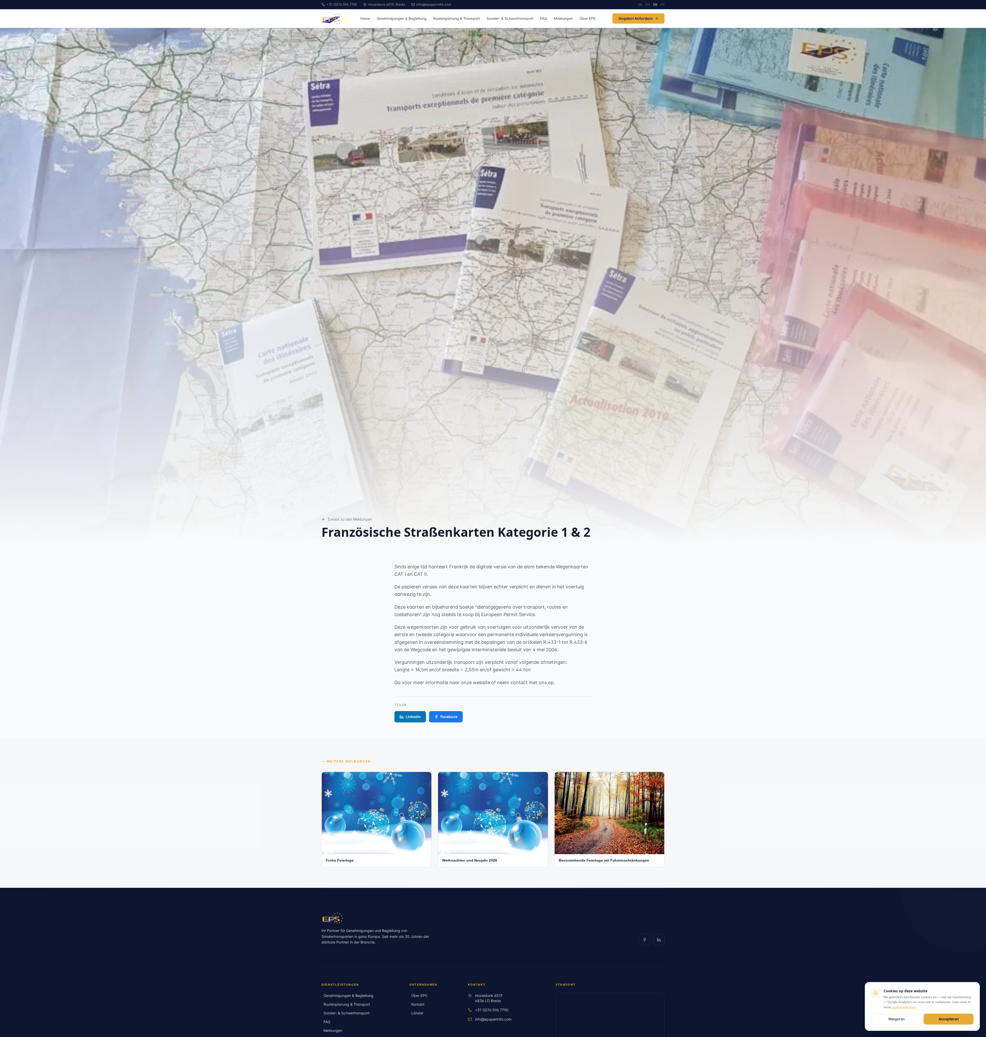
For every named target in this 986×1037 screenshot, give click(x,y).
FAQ (543, 18)
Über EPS (587, 18)
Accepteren (948, 1019)
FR (662, 4)
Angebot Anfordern (636, 18)
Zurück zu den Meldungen (350, 519)
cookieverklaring (904, 1007)
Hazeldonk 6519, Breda (386, 4)
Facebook (449, 716)
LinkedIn (413, 716)
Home (365, 18)
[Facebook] (644, 939)
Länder (417, 1013)
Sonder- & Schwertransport (510, 18)
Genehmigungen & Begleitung (401, 18)
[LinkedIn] (659, 939)
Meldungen (563, 18)
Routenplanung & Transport (456, 18)
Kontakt (417, 1004)
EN (648, 4)
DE (655, 4)
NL (641, 4)
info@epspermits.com (433, 4)
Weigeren (896, 1019)
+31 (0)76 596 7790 (491, 1010)
